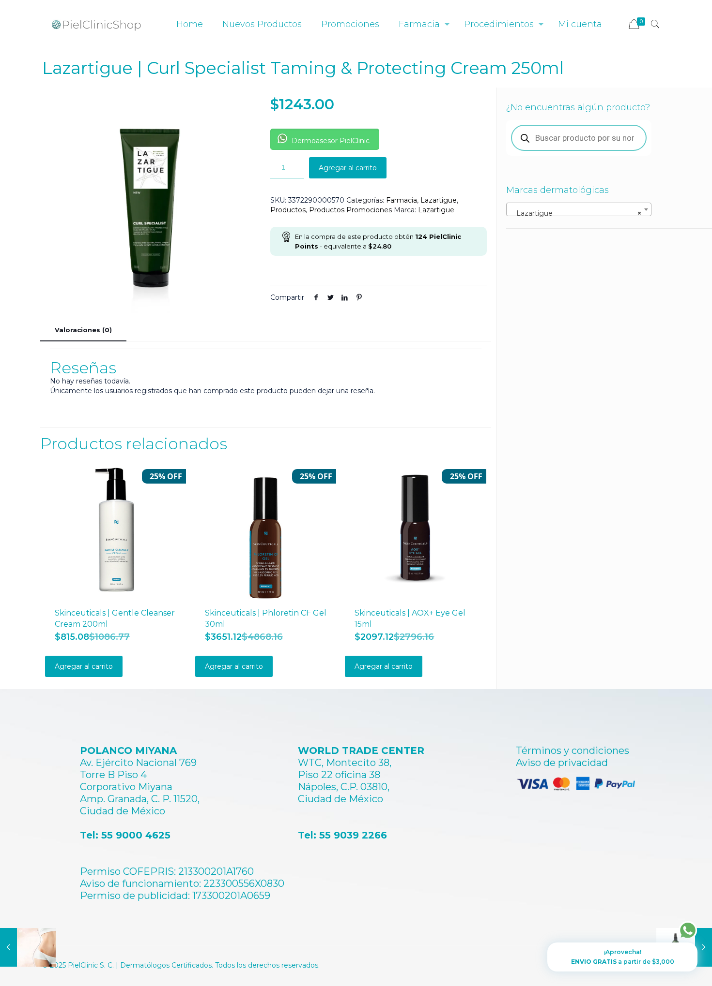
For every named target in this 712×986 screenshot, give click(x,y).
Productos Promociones (350, 210)
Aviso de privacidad (562, 762)
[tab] (83, 330)
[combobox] (578, 209)
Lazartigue (438, 200)
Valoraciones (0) (83, 330)
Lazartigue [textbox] (576, 213)
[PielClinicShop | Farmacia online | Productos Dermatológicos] (96, 24)
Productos (288, 210)
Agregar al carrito (348, 167)
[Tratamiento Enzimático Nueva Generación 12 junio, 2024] (28, 947)
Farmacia (401, 200)
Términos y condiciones (572, 750)
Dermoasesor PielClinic (330, 140)
